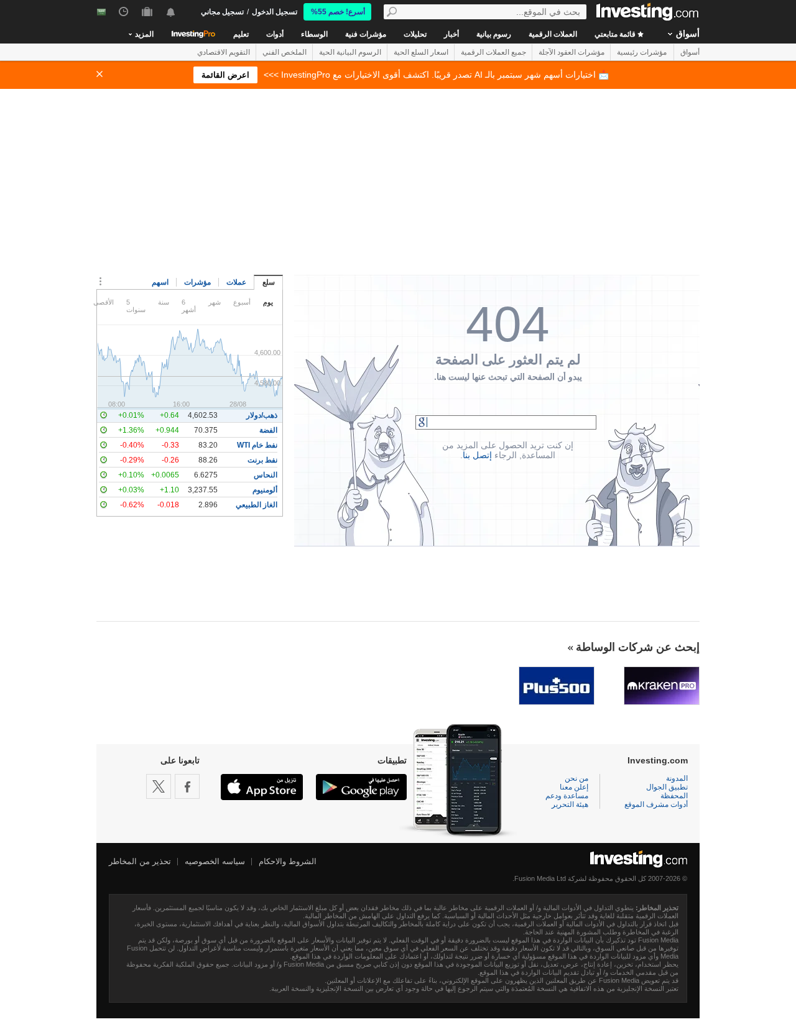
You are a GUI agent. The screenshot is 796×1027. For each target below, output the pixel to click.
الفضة (268, 430)
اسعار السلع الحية (421, 52)
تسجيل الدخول (274, 11)
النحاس (265, 475)
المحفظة (674, 795)
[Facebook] (187, 786)
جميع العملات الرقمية (493, 52)
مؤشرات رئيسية (642, 52)
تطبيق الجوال (667, 787)
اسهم (160, 282)
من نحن (576, 778)
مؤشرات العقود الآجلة (571, 52)
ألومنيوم (264, 490)
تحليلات (415, 34)
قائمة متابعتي (616, 34)
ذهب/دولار (261, 415)
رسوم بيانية (493, 34)
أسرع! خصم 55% (338, 11)
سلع (268, 282)
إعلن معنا (574, 787)
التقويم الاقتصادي (223, 52)
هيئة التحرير (570, 804)
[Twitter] (158, 786)
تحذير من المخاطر (140, 861)
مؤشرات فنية (365, 34)
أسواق (688, 34)
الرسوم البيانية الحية (350, 52)
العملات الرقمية (553, 34)
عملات (236, 282)
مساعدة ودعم (566, 795)
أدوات (275, 34)
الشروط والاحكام (288, 861)
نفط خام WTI (257, 445)
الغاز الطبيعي (256, 504)
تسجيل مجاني (222, 11)
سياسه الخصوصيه (215, 861)
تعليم (241, 34)
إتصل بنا (477, 455)
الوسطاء (314, 34)
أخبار (451, 34)
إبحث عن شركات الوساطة (638, 647)
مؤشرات (197, 282)
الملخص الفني (284, 52)
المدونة (677, 778)
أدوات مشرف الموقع (656, 804)
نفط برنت (262, 460)
